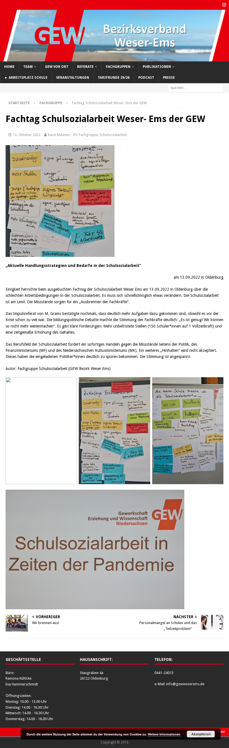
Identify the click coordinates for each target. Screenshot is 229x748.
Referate (85, 67)
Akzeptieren (201, 734)
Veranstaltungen (72, 78)
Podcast (146, 78)
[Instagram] (224, 5)
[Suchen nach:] (195, 87)
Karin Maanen (59, 135)
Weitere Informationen (164, 734)
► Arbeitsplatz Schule (25, 78)
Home (9, 67)
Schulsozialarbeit (113, 135)
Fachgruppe (88, 135)
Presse (169, 78)
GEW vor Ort (56, 67)
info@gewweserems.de (185, 684)
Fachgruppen (118, 67)
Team (28, 67)
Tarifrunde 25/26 (114, 78)
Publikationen (157, 67)
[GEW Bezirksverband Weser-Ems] (114, 58)
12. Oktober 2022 (26, 135)
